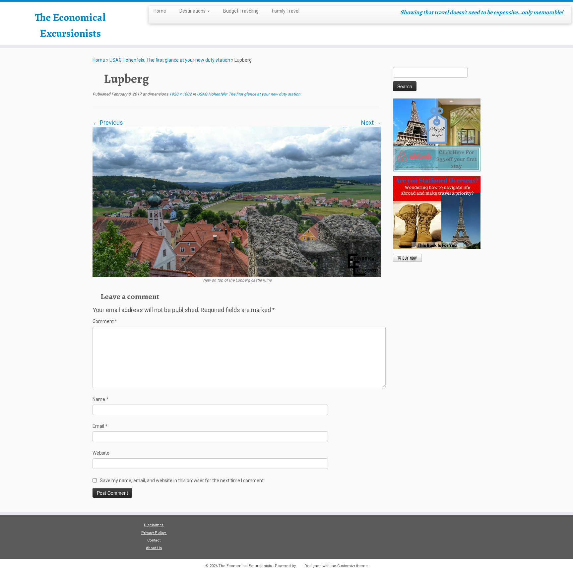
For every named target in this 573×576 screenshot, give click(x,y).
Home (160, 11)
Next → (371, 122)
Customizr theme (352, 566)
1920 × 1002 (180, 94)
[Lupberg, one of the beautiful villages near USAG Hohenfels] (237, 201)
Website (101, 453)
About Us (154, 548)
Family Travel (285, 11)
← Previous (108, 122)
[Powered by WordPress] (299, 564)
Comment (105, 321)
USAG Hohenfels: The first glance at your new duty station (169, 60)
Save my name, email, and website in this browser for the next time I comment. (182, 480)
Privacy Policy (154, 533)
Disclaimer (154, 525)
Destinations (193, 11)
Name (100, 399)
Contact (153, 540)
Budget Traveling (241, 11)
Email (100, 426)
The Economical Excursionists (70, 25)
